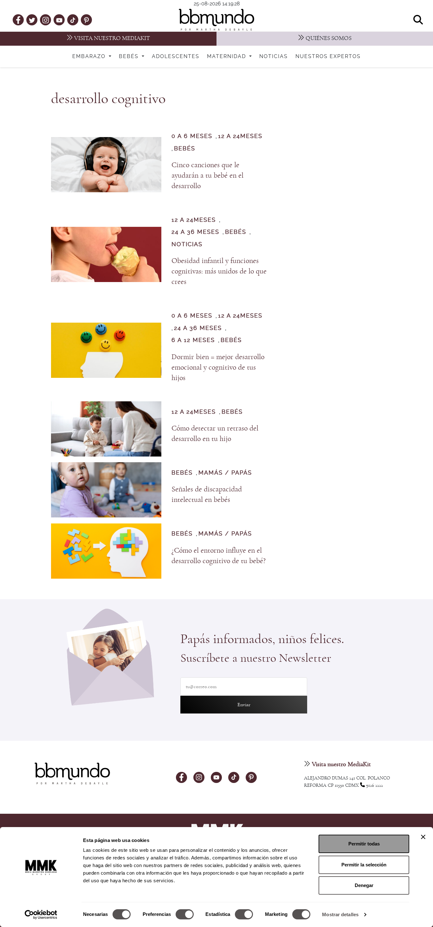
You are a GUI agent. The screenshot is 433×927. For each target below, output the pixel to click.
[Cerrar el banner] (423, 837)
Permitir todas (364, 843)
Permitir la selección (363, 864)
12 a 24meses (240, 136)
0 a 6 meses (191, 136)
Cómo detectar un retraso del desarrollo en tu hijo (214, 433)
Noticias (273, 56)
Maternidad (227, 56)
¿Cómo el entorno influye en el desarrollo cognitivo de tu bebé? (218, 556)
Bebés (129, 56)
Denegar (364, 885)
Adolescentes (175, 56)
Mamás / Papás (225, 473)
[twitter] (32, 19)
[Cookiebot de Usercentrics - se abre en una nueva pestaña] (41, 914)
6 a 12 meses (193, 340)
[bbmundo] (216, 19)
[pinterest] (86, 19)
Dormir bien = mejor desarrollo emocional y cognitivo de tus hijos (217, 367)
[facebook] (18, 20)
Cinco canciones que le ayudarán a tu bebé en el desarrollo (207, 175)
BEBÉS (184, 149)
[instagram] (45, 19)
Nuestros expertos (328, 56)
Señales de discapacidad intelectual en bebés (206, 494)
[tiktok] (72, 19)
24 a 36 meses (195, 232)
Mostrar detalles (340, 914)
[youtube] (59, 19)
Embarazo (89, 56)
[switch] (185, 914)
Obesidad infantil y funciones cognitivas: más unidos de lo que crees (219, 271)
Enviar (243, 704)
